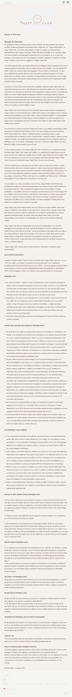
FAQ (12, 683)
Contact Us (6, 683)
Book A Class (19, 683)
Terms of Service (29, 683)
